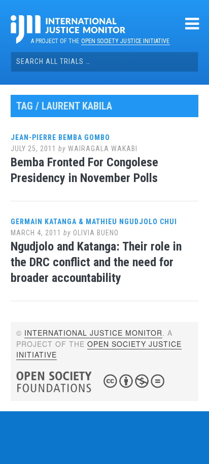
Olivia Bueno (96, 233)
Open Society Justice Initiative (125, 41)
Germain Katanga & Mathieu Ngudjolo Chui (94, 222)
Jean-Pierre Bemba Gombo (60, 137)
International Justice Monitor (93, 333)
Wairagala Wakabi (102, 149)
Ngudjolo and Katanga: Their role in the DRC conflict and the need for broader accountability (96, 262)
